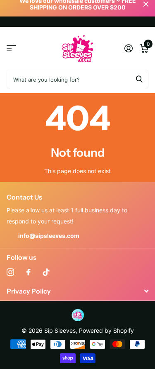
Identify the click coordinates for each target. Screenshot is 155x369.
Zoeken (139, 79)
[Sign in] (128, 48)
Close (77, 291)
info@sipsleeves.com (48, 235)
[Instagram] (10, 272)
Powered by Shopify (106, 330)
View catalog (11, 48)
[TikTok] (46, 272)
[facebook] (28, 272)
